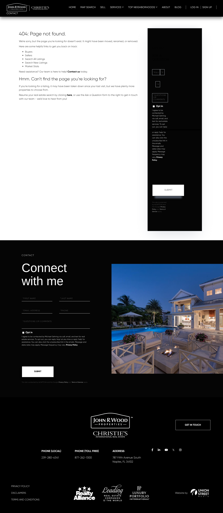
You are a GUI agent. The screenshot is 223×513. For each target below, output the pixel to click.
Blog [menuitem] (178, 7)
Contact (12, 13)
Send (168, 190)
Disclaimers (18, 492)
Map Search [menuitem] (88, 7)
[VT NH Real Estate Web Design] (200, 493)
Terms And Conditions (25, 499)
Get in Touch (193, 425)
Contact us (74, 71)
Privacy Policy (72, 345)
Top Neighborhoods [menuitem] (141, 7)
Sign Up (207, 7)
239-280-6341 (50, 457)
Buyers (28, 51)
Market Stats (32, 66)
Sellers (28, 55)
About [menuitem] (166, 7)
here (69, 95)
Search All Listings (35, 59)
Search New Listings (36, 62)
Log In (194, 7)
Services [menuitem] (115, 7)
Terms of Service (77, 382)
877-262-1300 (83, 457)
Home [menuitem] (72, 7)
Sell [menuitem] (103, 7)
